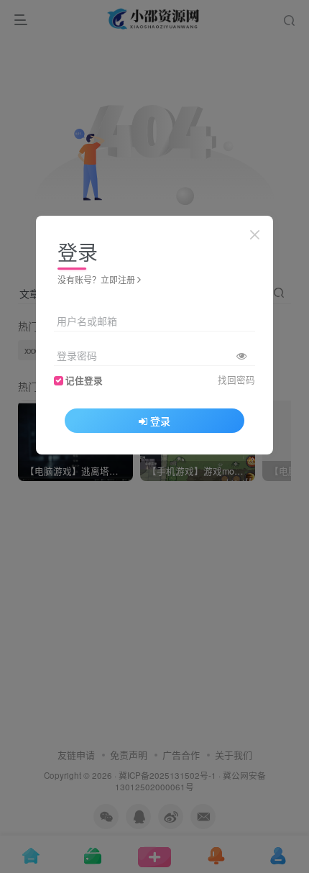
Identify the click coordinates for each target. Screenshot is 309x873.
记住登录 (84, 380)
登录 (160, 420)
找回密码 (236, 379)
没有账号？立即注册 (96, 279)
